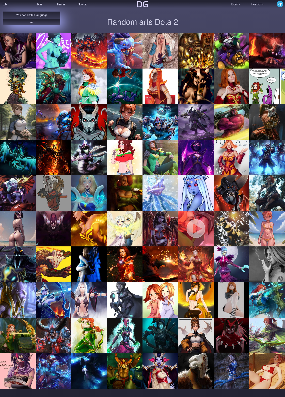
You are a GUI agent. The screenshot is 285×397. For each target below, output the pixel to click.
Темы (61, 4)
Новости (257, 4)
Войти (235, 4)
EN (5, 4)
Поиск (82, 4)
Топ (39, 4)
